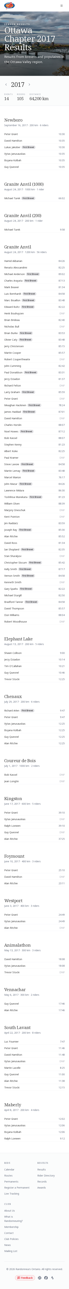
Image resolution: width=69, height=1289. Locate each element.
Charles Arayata (13, 280)
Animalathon (17, 945)
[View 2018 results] (29, 84)
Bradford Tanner (13, 602)
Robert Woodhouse (15, 621)
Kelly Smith (10, 569)
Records (42, 1181)
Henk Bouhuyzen (14, 313)
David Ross (10, 543)
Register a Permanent (17, 1187)
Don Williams (11, 615)
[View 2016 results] (6, 84)
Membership (11, 1227)
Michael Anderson (14, 274)
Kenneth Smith (12, 582)
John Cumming (12, 366)
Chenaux (13, 696)
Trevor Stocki (11, 679)
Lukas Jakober (12, 147)
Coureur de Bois (20, 760)
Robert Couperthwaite (17, 359)
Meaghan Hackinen (15, 405)
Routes (8, 1175)
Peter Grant (11, 134)
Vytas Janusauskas (14, 153)
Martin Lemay (12, 470)
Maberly (12, 1105)
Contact (9, 1233)
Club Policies (11, 1239)
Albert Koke (11, 451)
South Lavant (17, 1027)
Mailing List (10, 1251)
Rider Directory (46, 1175)
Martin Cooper (12, 352)
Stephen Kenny (13, 444)
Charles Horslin (12, 425)
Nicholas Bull (11, 326)
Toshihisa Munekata (15, 497)
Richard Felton (12, 385)
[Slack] (39, 1278)
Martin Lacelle (12, 1067)
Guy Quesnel (11, 167)
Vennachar (15, 989)
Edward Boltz (12, 307)
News (7, 1245)
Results (41, 1169)
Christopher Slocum (15, 562)
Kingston (13, 798)
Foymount (14, 856)
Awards (41, 1187)
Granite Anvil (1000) (24, 184)
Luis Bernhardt (12, 293)
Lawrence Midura (14, 490)
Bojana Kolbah (12, 160)
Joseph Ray (10, 529)
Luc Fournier (11, 1041)
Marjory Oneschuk (14, 510)
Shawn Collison (13, 653)
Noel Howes (11, 431)
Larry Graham (12, 392)
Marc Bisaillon (12, 300)
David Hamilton (13, 140)
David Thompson (14, 608)
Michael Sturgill (13, 595)
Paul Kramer (11, 457)
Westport (13, 900)
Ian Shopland (11, 549)
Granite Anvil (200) (22, 215)
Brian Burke (11, 333)
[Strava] (52, 1278)
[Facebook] (46, 1278)
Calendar (9, 1169)
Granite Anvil (17, 247)
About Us (9, 1210)
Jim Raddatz (11, 523)
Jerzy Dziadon (12, 379)
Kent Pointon (12, 516)
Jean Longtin (11, 781)
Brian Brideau (12, 320)
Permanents (11, 1181)
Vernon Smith (12, 575)
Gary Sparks (11, 588)
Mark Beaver (11, 287)
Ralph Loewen (12, 825)
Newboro (13, 120)
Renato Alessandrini (15, 267)
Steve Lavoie (11, 464)
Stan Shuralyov (12, 556)
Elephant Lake (18, 639)
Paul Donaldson (13, 372)
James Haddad (12, 411)
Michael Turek (12, 198)
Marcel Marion (12, 477)
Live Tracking (11, 1193)
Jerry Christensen (14, 346)
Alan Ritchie (11, 536)
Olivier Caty (10, 339)
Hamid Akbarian (13, 261)
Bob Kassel (10, 438)
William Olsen (12, 503)
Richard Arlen (11, 710)
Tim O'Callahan (13, 666)
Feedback (27, 1277)
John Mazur (10, 484)
